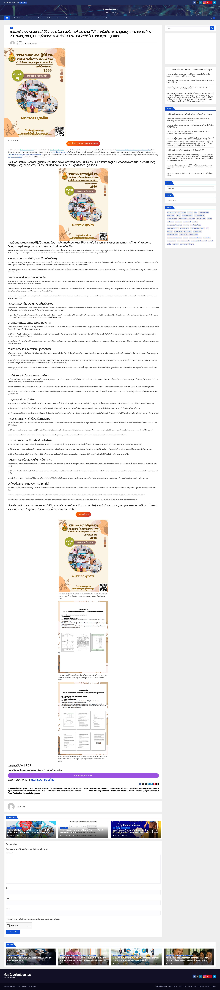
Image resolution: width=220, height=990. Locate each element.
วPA (11, 27)
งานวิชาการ (170, 222)
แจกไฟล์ (96, 18)
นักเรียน (49, 18)
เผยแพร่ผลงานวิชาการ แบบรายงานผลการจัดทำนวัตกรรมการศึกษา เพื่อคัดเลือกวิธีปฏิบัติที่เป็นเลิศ (136, 959)
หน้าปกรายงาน (18, 827)
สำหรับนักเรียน (178, 231)
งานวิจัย (209, 218)
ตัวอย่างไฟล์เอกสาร (83, 514)
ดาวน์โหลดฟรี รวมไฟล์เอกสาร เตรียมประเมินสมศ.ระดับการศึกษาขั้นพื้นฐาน (189, 69)
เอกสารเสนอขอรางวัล (183, 241)
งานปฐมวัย (192, 218)
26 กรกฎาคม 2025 (14, 963)
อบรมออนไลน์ (183, 234)
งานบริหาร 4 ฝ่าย (172, 218)
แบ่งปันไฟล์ (175, 244)
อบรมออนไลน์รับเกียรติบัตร (174, 238)
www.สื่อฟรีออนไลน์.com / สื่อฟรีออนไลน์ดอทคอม (83, 143)
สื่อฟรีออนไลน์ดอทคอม (110, 9)
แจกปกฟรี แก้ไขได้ (196, 241)
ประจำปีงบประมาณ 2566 (60, 152)
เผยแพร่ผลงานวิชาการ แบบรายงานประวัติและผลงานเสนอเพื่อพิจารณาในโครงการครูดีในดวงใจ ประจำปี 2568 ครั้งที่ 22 (188, 75)
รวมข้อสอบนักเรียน (196, 225)
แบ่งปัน (169, 244)
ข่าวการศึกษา (171, 215)
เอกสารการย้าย (171, 241)
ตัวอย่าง (195, 222)
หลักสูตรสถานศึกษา (172, 234)
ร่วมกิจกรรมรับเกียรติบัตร (197, 228)
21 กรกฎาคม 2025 (120, 963)
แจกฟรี (205, 241)
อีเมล (8, 898)
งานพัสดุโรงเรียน (201, 218)
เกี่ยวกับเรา (106, 18)
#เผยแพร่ (34, 44)
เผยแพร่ (186, 238)
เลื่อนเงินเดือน (206, 238)
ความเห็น (9, 853)
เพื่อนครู (40, 18)
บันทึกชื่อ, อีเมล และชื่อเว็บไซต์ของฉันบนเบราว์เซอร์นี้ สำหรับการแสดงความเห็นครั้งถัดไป (34, 919)
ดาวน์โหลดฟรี (187, 222)
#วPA (29, 44)
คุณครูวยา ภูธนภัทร (42, 779)
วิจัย (58, 18)
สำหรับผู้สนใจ (187, 231)
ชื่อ (7, 888)
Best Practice (182, 212)
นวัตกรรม (186, 225)
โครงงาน (191, 244)
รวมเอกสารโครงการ (172, 228)
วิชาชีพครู (67, 18)
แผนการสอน (183, 244)
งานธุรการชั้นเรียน (199, 215)
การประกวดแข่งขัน (204, 212)
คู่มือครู (178, 215)
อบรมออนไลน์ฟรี (193, 234)
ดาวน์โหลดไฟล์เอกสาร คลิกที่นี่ (83, 775)
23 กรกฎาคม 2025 (67, 963)
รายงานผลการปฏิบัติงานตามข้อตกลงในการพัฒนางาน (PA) (133, 150)
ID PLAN (190, 212)
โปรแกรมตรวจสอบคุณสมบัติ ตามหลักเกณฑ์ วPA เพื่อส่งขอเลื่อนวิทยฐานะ (82, 831)
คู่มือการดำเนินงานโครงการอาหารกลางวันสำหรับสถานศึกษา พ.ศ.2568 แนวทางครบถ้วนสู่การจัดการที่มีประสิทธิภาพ (188, 88)
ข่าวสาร (30, 18)
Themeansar (33, 986)
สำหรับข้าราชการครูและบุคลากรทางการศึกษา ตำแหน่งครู (24, 154)
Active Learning (171, 212)
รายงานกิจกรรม (184, 228)
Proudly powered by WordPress (12, 986)
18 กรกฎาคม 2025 (172, 963)
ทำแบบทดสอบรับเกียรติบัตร (174, 225)
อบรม (76, 18)
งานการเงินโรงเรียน (187, 215)
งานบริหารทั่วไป (183, 218)
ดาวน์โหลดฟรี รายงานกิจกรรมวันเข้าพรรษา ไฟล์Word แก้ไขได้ (185, 150)
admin (20, 42)
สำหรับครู (13, 827)
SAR (195, 212)
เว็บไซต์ (8, 909)
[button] (211, 18)
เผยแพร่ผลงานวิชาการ (125, 827)
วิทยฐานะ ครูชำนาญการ (15, 157)
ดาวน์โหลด (85, 18)
